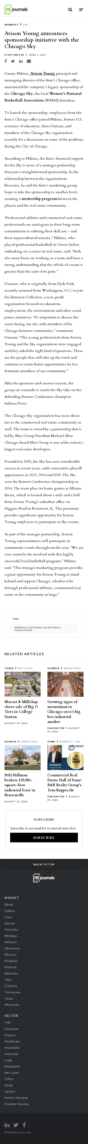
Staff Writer (14, 54)
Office (9, 1079)
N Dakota (11, 961)
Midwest (12, 24)
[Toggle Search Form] (70, 10)
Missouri (10, 954)
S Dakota (11, 986)
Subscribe (44, 837)
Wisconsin (12, 1004)
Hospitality (12, 1047)
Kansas (10, 923)
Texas (9, 668)
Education (12, 1029)
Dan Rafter (56, 728)
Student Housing (17, 1104)
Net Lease (25, 668)
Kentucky (11, 929)
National (10, 967)
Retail (9, 1085)
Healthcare (12, 1041)
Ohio (8, 979)
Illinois (53, 668)
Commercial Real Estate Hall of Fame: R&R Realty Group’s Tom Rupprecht (64, 783)
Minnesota (12, 948)
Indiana (10, 911)
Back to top (44, 864)
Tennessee (13, 992)
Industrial (72, 668)
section (10, 1091)
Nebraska (11, 973)
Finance (10, 1035)
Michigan (11, 936)
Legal (8, 1060)
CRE (25, 24)
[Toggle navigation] (81, 9)
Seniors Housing (16, 1098)
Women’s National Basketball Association (37, 628)
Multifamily (12, 1066)
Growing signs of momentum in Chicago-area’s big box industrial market (64, 711)
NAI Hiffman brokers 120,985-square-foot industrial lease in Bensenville (20, 785)
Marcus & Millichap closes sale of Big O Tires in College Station (21, 709)
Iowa (51, 741)
